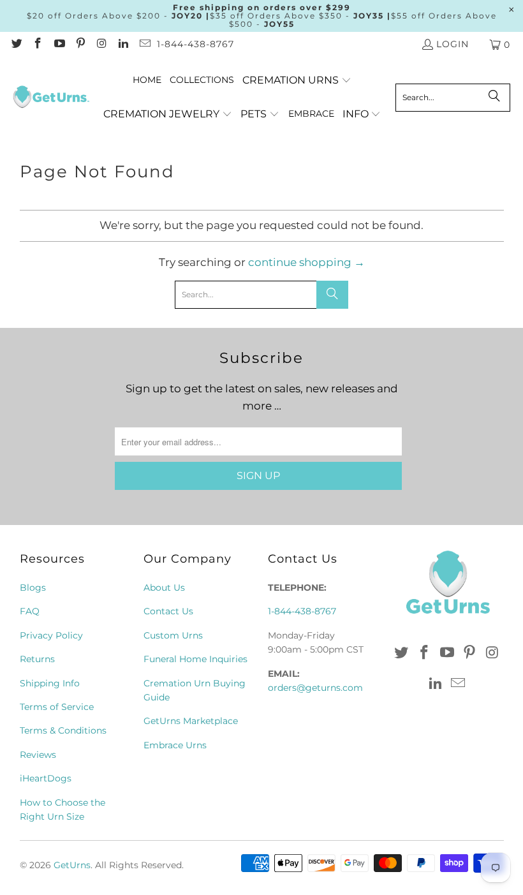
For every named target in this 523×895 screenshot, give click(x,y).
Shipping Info (50, 683)
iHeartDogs (45, 778)
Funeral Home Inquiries (195, 659)
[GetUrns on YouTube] (58, 44)
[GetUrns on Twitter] (16, 44)
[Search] (494, 98)
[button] (296, 81)
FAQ (30, 611)
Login (452, 44)
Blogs (33, 587)
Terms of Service (57, 707)
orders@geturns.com (315, 687)
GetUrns (72, 865)
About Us (164, 587)
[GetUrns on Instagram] (101, 44)
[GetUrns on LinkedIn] (123, 44)
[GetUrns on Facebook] (37, 44)
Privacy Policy (51, 635)
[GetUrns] (51, 97)
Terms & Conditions (63, 730)
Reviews (38, 754)
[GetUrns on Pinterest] (80, 44)
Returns (37, 659)
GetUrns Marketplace (191, 721)
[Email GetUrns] (144, 44)
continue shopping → (306, 262)
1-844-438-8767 (195, 44)
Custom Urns (173, 635)
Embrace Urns (175, 745)
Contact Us (168, 611)
